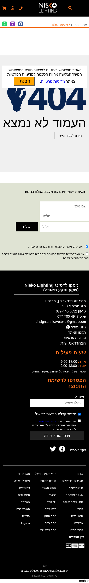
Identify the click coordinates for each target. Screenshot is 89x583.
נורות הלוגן (50, 516)
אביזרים (78, 523)
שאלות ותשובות (74, 495)
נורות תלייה (76, 530)
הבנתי (24, 81)
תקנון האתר (77, 332)
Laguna (25, 523)
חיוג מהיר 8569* (74, 306)
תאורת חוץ (24, 473)
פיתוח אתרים (50, 575)
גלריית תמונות (48, 480)
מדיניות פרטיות (75, 338)
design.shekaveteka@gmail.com (61, 322)
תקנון (44, 565)
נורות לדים (24, 495)
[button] (12, 8)
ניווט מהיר (78, 327)
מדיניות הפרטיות (48, 421)
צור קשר (51, 502)
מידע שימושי (76, 488)
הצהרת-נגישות (73, 343)
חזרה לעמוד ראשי (70, 135)
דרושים (52, 495)
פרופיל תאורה (22, 480)
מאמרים (25, 502)
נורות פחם (50, 523)
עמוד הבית (79, 25)
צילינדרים (24, 488)
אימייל (79, 397)
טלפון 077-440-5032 (71, 311)
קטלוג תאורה (49, 488)
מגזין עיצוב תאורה (73, 502)
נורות (80, 509)
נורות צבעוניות (48, 530)
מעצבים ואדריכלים (72, 480)
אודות (80, 473)
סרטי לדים (77, 516)
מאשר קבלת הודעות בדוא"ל (55, 414)
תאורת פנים (23, 509)
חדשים (26, 516)
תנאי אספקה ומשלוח (44, 473)
